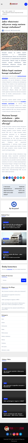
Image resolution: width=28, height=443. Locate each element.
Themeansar (14, 441)
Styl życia (4, 18)
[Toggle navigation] (2, 4)
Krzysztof (8, 30)
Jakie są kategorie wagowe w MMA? (10, 299)
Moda (3, 329)
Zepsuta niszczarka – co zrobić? (12, 241)
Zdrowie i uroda (5, 350)
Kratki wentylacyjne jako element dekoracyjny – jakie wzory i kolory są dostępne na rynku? (14, 415)
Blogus (21, 439)
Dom (3, 319)
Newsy (3, 339)
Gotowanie (4, 326)
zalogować (9, 269)
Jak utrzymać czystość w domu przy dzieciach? (14, 291)
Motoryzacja (5, 333)
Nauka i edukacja (6, 336)
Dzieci (3, 322)
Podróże (4, 343)
